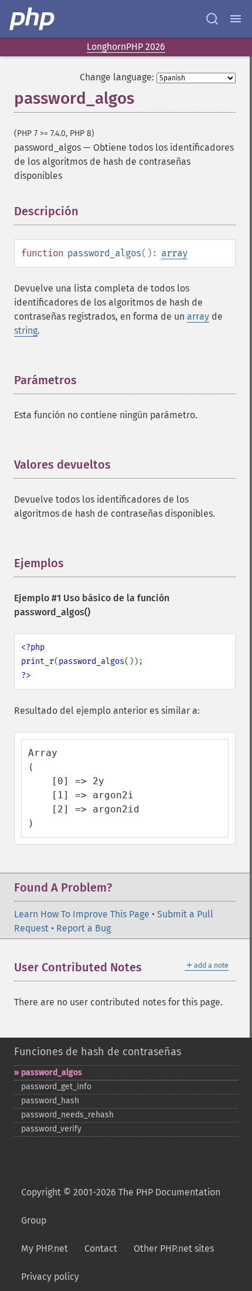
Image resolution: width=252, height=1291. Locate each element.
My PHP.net (44, 1248)
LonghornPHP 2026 (126, 46)
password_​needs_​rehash (67, 1115)
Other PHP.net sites (174, 1248)
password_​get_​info (56, 1087)
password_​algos (51, 1072)
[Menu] (235, 19)
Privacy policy (50, 1276)
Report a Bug (83, 928)
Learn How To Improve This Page (81, 914)
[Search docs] (212, 19)
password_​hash (50, 1101)
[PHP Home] (32, 19)
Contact (100, 1248)
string (26, 330)
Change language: (117, 77)
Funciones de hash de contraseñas (97, 1051)
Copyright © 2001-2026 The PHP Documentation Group (120, 1206)
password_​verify (51, 1129)
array (174, 253)
